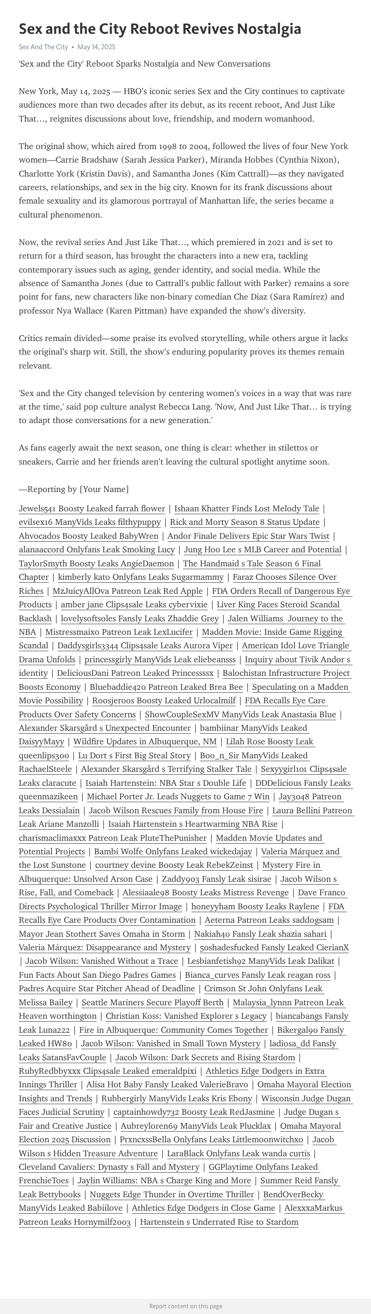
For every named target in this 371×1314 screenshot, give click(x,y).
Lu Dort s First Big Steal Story (134, 755)
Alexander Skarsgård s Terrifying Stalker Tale (166, 769)
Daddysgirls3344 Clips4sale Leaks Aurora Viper (145, 645)
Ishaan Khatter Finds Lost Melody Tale (246, 508)
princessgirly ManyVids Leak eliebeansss (160, 659)
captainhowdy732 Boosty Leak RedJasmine (194, 1112)
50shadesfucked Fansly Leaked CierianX (274, 947)
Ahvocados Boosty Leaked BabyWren (88, 536)
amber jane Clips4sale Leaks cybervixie (134, 604)
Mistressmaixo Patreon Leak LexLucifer (119, 632)
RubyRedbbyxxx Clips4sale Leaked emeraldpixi (108, 1071)
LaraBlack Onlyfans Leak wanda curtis (238, 1153)
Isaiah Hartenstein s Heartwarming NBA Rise (193, 824)
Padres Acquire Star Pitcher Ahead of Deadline (107, 988)
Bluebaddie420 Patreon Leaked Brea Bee (166, 687)
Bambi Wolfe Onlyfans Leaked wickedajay (173, 851)
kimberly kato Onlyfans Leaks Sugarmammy (141, 577)
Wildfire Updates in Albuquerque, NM (145, 741)
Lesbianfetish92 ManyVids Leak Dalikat (260, 961)
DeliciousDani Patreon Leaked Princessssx (135, 673)
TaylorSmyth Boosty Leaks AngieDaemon (96, 563)
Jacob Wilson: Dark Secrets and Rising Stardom (205, 1057)
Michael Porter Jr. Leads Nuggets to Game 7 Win (178, 796)
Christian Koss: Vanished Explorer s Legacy (186, 1016)
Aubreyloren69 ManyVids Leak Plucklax (196, 1126)
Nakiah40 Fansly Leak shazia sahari (260, 934)
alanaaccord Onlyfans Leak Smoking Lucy (97, 549)
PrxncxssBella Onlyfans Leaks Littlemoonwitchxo (211, 1139)
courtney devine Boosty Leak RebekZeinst (174, 865)
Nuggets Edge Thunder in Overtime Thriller (172, 1194)
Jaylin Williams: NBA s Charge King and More (164, 1180)
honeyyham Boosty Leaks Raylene (255, 906)
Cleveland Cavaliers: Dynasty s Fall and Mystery (109, 1167)
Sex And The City (43, 46)
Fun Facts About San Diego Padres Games (97, 975)
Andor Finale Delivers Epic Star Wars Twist (248, 536)
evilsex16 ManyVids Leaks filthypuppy (90, 522)
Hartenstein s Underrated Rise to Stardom (219, 1222)
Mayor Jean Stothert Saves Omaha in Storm (102, 934)
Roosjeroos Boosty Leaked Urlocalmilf (164, 700)
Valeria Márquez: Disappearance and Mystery (105, 947)
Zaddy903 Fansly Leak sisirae (216, 879)
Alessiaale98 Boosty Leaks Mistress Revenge (206, 892)
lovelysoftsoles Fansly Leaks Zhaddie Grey (140, 618)
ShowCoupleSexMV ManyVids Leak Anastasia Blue (240, 714)
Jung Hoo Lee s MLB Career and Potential (263, 549)
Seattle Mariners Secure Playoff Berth (153, 1002)
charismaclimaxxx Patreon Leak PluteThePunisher (113, 838)
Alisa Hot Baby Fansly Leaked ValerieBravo (167, 1084)
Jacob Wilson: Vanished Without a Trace (102, 961)
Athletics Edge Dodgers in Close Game (203, 1208)
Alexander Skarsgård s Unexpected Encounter (105, 728)
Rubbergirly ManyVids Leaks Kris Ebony (176, 1098)
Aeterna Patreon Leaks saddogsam (269, 920)
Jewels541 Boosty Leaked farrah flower (92, 508)
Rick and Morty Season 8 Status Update (245, 522)
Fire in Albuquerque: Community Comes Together (173, 1030)
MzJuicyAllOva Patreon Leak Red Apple (128, 591)
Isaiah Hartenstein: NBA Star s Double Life (166, 783)
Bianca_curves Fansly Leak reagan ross (257, 975)
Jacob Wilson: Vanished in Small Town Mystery (170, 1043)
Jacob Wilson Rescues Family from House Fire (176, 810)
